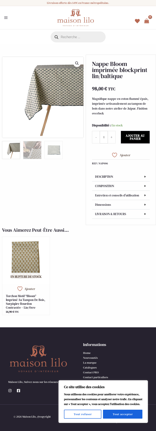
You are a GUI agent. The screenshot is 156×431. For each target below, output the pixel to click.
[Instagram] (10, 390)
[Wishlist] (137, 21)
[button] (77, 63)
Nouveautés (90, 358)
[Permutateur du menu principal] (6, 18)
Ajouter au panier (135, 137)
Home (87, 353)
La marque (89, 363)
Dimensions (103, 205)
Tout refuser (83, 414)
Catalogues (90, 367)
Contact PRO (91, 372)
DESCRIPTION (104, 177)
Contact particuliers (95, 377)
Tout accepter (123, 414)
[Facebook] (18, 390)
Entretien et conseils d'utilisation (117, 195)
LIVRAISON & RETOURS (110, 214)
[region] (103, 401)
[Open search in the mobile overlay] (78, 36)
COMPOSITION (104, 186)
